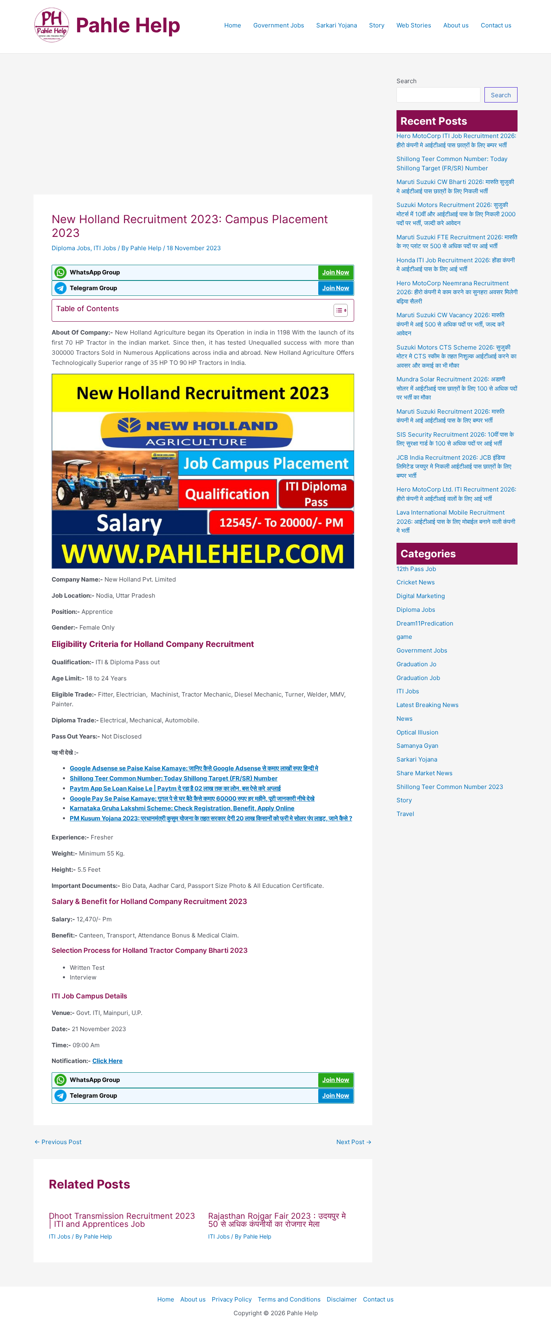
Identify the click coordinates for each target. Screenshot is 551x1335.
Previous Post (57, 1142)
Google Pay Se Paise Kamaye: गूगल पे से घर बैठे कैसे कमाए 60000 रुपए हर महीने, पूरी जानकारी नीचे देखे (192, 798)
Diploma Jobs (71, 248)
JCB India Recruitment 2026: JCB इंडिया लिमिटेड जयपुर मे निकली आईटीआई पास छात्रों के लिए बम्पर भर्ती (454, 466)
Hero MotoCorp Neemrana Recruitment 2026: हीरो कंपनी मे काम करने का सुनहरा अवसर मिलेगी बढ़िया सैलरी (457, 292)
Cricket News (416, 582)
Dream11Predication (425, 623)
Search (407, 81)
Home (232, 25)
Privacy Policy (232, 1299)
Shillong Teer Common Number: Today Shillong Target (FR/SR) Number (174, 778)
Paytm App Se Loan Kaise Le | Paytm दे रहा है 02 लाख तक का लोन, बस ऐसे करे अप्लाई (175, 788)
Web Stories (414, 25)
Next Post (354, 1142)
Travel (405, 814)
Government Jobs (278, 25)
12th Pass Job (416, 569)
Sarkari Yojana (336, 25)
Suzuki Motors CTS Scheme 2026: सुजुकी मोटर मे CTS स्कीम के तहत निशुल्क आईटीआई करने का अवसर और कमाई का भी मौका (456, 356)
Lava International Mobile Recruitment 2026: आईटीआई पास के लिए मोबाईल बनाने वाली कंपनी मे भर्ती (456, 521)
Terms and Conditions (289, 1299)
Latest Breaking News (428, 705)
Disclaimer (342, 1299)
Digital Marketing (421, 596)
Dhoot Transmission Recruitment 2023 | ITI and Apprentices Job (122, 1220)
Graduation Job (418, 678)
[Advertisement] (202, 134)
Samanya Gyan (417, 745)
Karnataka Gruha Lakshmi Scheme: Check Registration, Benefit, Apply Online (182, 808)
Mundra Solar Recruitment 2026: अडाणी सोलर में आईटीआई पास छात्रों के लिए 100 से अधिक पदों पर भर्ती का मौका (457, 388)
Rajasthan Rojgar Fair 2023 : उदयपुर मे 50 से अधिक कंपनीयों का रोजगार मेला (277, 1220)
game (404, 636)
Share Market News (425, 773)
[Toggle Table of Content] (337, 310)
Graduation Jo (416, 664)
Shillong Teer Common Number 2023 (450, 787)
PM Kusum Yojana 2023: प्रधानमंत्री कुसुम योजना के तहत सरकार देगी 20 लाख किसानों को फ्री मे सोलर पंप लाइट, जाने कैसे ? (211, 818)
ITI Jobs (105, 248)
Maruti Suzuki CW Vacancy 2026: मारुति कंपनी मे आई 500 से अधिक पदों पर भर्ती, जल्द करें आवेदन (451, 324)
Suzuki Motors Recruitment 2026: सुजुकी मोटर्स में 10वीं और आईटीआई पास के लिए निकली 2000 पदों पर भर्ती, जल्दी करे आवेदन (456, 214)
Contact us (496, 25)
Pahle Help (128, 25)
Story (376, 25)
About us (456, 25)
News (405, 718)
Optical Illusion (417, 732)
